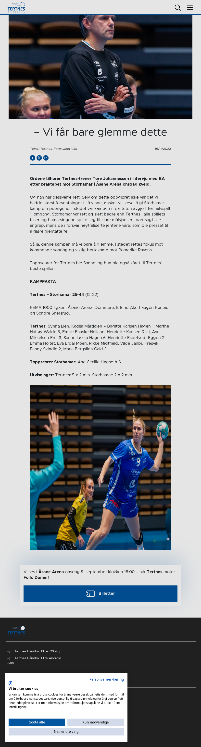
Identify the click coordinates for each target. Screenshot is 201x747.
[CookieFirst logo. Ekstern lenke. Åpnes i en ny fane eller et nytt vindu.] (10, 683)
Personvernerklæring (106, 679)
